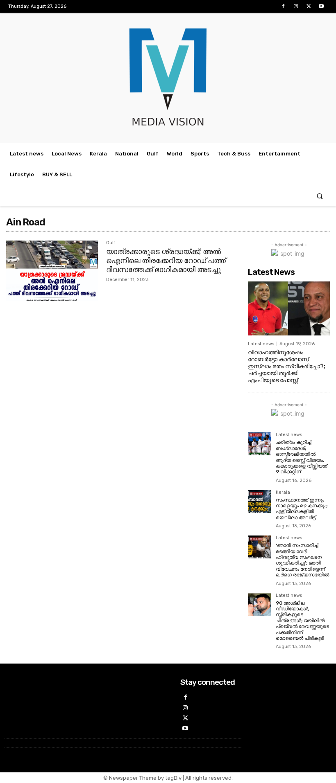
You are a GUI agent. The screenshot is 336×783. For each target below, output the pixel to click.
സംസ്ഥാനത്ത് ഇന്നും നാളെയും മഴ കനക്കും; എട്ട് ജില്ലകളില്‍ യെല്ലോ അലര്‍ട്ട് (301, 508)
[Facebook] (283, 6)
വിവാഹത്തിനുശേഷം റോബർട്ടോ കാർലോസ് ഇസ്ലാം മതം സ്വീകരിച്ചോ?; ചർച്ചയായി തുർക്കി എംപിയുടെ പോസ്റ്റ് (286, 366)
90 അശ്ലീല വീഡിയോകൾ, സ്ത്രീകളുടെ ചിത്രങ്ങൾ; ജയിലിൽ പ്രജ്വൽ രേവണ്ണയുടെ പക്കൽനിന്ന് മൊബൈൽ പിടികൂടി (302, 620)
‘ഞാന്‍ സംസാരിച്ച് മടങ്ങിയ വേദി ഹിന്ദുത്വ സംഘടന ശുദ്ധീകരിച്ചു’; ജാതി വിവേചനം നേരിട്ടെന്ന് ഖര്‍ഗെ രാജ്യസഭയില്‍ (302, 560)
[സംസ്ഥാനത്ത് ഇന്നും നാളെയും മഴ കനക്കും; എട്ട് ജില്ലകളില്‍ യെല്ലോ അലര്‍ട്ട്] (259, 501)
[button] (319, 195)
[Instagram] (295, 6)
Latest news (261, 344)
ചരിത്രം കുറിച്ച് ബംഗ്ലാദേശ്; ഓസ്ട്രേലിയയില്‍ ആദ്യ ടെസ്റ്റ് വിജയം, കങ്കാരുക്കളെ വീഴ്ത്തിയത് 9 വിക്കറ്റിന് (301, 457)
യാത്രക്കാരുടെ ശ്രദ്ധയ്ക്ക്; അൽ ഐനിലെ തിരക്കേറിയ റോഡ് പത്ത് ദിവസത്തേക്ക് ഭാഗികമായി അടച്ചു (166, 260)
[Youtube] (321, 6)
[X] (308, 6)
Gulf (110, 243)
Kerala (283, 492)
